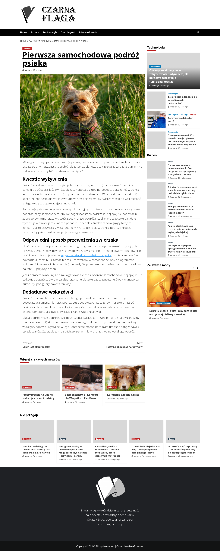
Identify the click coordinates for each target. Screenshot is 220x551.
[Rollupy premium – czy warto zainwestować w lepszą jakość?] (156, 209)
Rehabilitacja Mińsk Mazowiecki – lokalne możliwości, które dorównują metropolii (107, 451)
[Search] (198, 32)
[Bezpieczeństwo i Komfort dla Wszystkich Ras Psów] (82, 378)
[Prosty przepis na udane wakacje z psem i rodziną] (40, 378)
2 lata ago (39, 402)
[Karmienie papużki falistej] (125, 378)
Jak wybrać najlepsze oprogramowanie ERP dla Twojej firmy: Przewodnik (182, 248)
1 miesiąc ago (186, 178)
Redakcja (28, 70)
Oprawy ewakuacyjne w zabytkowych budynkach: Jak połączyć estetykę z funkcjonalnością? (168, 75)
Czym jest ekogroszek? (36, 344)
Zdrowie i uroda (88, 32)
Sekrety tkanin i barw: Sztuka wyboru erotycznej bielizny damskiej (173, 312)
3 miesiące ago (186, 197)
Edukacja (27, 439)
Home (23, 32)
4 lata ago (124, 399)
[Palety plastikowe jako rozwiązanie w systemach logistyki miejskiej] (156, 229)
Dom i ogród (68, 32)
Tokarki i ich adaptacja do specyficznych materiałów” (182, 100)
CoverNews (122, 546)
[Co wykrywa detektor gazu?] (156, 119)
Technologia (50, 32)
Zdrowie (192, 114)
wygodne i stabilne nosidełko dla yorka (86, 255)
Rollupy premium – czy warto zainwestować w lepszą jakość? (181, 209)
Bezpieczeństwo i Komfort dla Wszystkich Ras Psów (81, 396)
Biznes (35, 32)
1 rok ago (165, 86)
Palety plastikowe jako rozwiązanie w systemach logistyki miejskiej (182, 229)
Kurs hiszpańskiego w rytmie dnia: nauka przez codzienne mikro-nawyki (36, 449)
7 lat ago (39, 70)
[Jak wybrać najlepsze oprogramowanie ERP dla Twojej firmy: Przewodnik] (156, 248)
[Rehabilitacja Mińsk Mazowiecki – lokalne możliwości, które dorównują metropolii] (110, 431)
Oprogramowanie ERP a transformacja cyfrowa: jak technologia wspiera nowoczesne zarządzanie (182, 140)
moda (152, 303)
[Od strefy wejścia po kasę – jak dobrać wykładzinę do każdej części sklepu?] (156, 190)
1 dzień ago (39, 456)
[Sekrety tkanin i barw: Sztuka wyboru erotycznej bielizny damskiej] (173, 288)
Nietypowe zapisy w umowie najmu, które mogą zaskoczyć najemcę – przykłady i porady (182, 169)
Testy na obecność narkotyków (124, 344)
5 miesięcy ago (186, 216)
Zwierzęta (27, 48)
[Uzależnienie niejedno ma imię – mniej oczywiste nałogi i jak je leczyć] (146, 431)
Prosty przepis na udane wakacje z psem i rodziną (38, 396)
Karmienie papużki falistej (123, 394)
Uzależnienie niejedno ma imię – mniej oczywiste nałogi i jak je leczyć (146, 449)
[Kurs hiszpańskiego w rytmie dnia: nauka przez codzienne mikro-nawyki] (37, 431)
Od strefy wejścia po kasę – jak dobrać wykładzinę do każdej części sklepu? (182, 190)
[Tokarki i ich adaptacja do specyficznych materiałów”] (156, 100)
